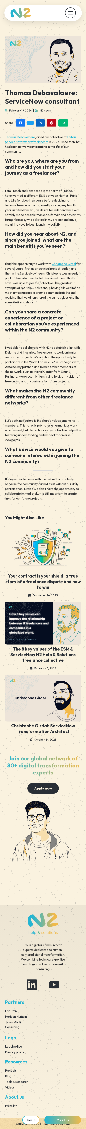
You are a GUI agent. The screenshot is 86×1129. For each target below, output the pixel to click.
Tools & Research (16, 1082)
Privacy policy (14, 1052)
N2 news (45, 110)
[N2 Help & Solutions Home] (20, 13)
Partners (14, 1002)
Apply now (43, 788)
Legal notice (13, 1046)
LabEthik (11, 1011)
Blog (8, 1076)
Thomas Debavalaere (20, 137)
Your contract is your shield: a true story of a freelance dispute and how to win (43, 581)
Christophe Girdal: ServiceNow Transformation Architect (43, 728)
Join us (31, 1120)
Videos (10, 1087)
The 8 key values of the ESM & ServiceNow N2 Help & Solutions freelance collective (43, 654)
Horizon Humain (16, 1016)
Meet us (63, 1120)
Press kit (11, 1106)
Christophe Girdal (64, 264)
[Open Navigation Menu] (70, 12)
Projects (11, 1070)
